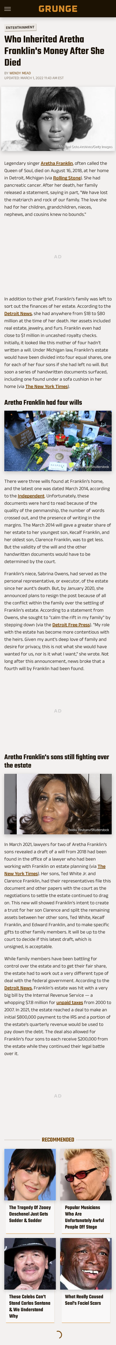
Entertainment (20, 27)
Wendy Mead (20, 73)
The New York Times (46, 386)
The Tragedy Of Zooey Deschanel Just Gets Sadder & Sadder (30, 1214)
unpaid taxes (69, 1002)
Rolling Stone (67, 177)
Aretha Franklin (57, 163)
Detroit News (18, 313)
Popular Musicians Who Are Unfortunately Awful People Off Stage (84, 1217)
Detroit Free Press (71, 624)
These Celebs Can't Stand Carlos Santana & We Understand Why (29, 1306)
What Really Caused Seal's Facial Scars (84, 1299)
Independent (31, 495)
